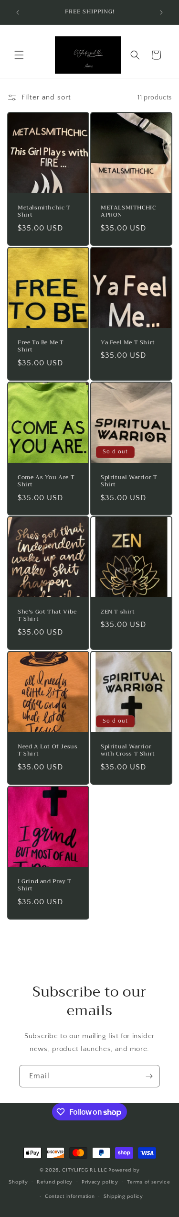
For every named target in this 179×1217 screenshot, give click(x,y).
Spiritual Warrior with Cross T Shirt (128, 750)
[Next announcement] (161, 12)
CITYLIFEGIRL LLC (84, 1170)
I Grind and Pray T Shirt (45, 884)
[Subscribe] (148, 1076)
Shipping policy (123, 1196)
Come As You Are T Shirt (46, 480)
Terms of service (148, 1182)
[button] (19, 55)
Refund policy (55, 1182)
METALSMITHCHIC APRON (128, 211)
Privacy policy (100, 1182)
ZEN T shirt (118, 612)
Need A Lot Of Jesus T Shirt (47, 750)
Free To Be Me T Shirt (41, 346)
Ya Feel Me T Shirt (128, 343)
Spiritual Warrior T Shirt (129, 480)
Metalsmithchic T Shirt (44, 211)
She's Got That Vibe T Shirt (47, 615)
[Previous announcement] (17, 12)
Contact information (70, 1196)
